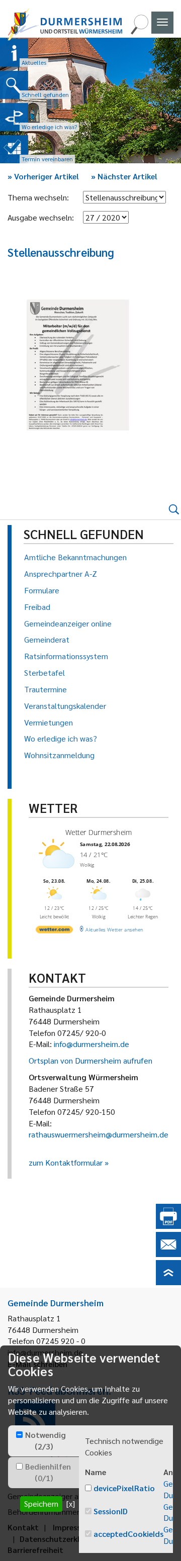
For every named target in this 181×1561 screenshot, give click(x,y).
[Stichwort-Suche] (139, 31)
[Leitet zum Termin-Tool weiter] (14, 149)
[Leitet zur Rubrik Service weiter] (14, 117)
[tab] (43, 1440)
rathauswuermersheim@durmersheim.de (98, 1134)
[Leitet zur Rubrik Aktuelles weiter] (14, 53)
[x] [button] (70, 1503)
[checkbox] (19, 1434)
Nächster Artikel (124, 176)
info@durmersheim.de (91, 1043)
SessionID (111, 1511)
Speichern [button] (41, 1503)
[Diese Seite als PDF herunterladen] (168, 1225)
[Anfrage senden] (168, 1253)
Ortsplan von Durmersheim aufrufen (90, 1060)
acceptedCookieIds (128, 1533)
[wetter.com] (54, 931)
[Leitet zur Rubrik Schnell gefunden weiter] (14, 85)
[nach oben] (168, 1282)
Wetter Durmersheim (98, 832)
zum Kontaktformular (66, 1162)
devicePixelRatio (124, 1488)
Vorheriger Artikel (43, 176)
